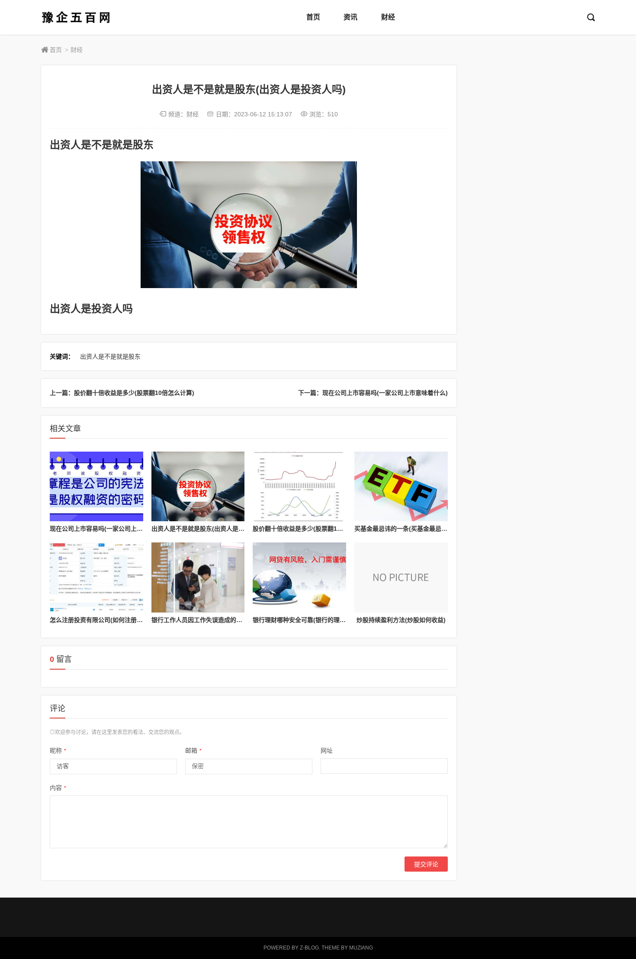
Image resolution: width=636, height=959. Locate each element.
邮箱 (193, 750)
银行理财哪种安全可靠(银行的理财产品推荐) (312, 619)
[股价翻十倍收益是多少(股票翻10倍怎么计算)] (299, 487)
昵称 (58, 750)
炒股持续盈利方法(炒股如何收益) (401, 619)
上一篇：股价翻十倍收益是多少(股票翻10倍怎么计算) (122, 392)
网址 (327, 750)
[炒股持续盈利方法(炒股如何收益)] (401, 577)
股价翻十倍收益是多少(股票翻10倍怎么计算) (313, 528)
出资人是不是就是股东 (110, 356)
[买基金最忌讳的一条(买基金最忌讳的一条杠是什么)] (401, 487)
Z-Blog (309, 948)
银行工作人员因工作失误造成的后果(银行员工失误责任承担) (232, 619)
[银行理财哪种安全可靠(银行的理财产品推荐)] (299, 577)
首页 (313, 17)
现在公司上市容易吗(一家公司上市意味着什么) (112, 528)
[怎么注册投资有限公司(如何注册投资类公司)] (96, 577)
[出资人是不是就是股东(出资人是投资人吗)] (198, 487)
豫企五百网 (75, 17)
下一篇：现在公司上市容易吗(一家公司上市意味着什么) (373, 392)
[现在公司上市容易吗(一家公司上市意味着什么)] (96, 487)
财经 (388, 17)
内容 (58, 787)
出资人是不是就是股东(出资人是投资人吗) (208, 528)
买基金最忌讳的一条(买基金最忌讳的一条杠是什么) (423, 528)
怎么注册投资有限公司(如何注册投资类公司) (109, 619)
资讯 (350, 17)
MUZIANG (361, 948)
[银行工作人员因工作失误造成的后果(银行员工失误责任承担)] (198, 577)
